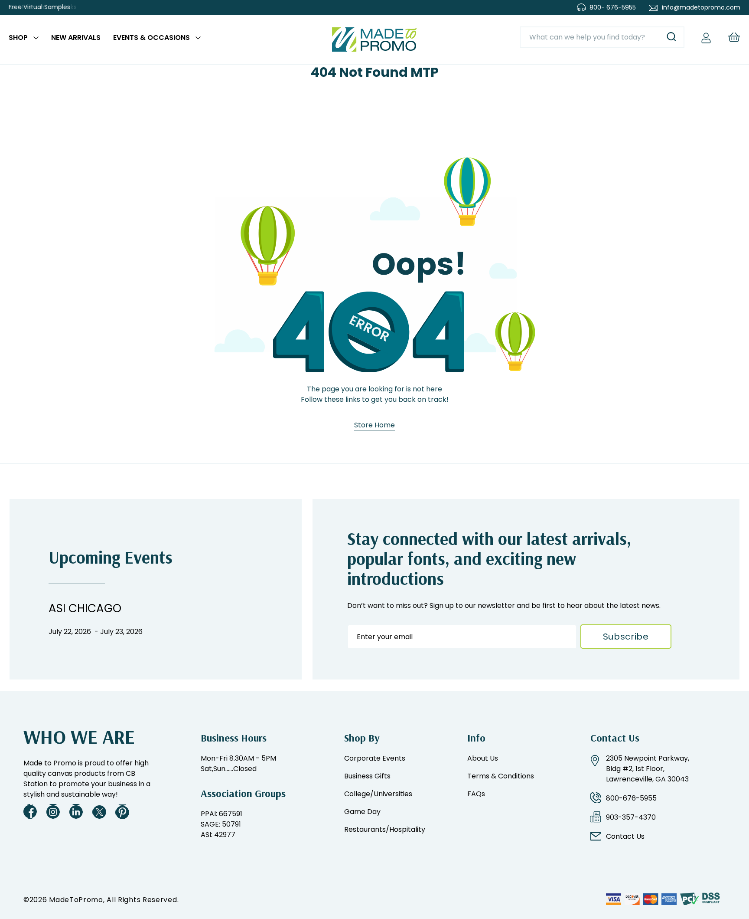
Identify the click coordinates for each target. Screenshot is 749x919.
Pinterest (122, 811)
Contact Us (625, 836)
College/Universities (378, 794)
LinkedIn (76, 811)
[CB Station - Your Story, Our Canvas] (374, 39)
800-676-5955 (631, 798)
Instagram (53, 811)
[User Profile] (706, 37)
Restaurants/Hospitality (384, 829)
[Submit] (671, 37)
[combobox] (602, 37)
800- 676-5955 (612, 7)
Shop (18, 38)
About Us (482, 758)
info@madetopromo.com (701, 7)
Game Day (362, 812)
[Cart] (733, 37)
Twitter (99, 811)
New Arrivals (76, 38)
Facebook (30, 811)
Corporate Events (374, 758)
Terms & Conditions (500, 776)
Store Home (374, 425)
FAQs (476, 794)
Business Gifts (367, 776)
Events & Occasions (151, 38)
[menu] (105, 39)
